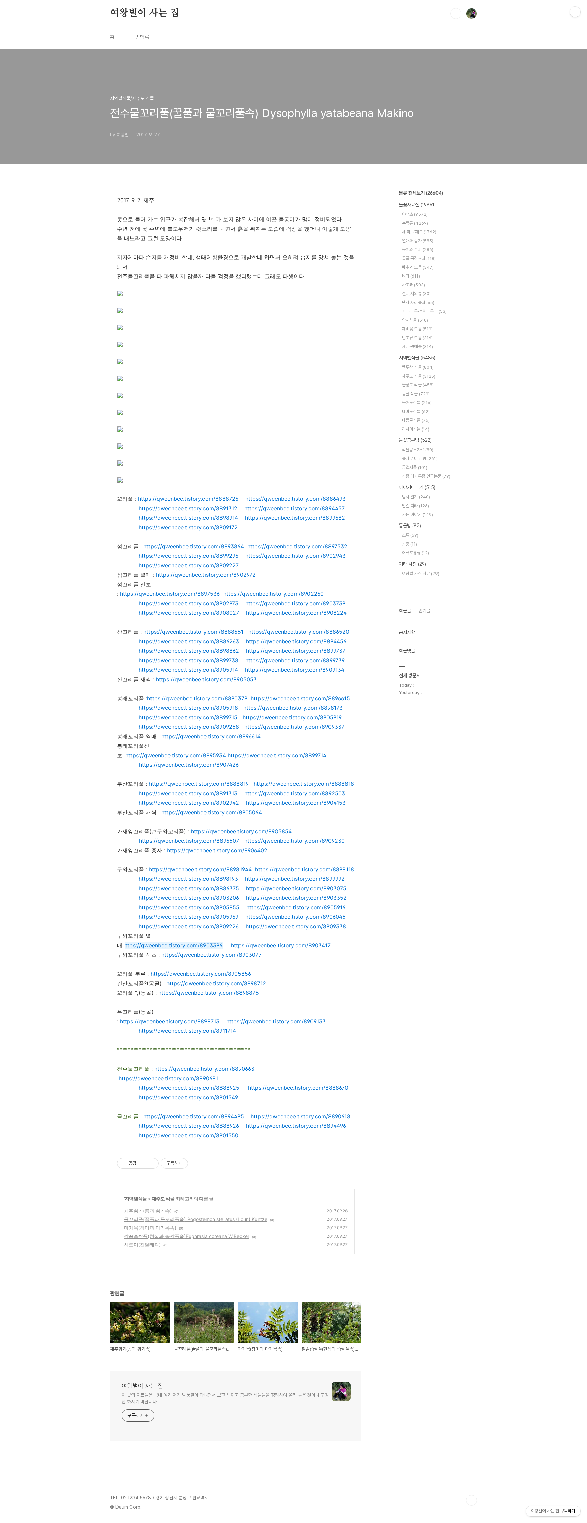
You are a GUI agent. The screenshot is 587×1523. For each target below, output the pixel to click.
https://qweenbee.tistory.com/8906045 (295, 916)
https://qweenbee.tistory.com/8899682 (295, 517)
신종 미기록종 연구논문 (426, 476)
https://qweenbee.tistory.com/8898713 (169, 1021)
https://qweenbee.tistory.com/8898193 (188, 878)
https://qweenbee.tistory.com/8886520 (298, 631)
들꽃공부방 (415, 440)
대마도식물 (416, 411)
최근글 (405, 610)
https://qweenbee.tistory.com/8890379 (197, 698)
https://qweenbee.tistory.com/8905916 (295, 907)
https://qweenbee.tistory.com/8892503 (294, 793)
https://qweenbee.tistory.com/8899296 (188, 555)
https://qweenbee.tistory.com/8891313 (188, 793)
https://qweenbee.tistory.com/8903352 (296, 897)
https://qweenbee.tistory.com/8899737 (295, 650)
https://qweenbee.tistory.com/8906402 (217, 850)
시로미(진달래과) (142, 1245)
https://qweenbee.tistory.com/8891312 (188, 508)
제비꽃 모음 (417, 328)
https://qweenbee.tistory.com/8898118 (304, 869)
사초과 (413, 284)
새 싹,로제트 (419, 231)
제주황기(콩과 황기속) (148, 1211)
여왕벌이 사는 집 (144, 13)
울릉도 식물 (418, 384)
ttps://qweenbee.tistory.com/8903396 (174, 945)
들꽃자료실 (417, 204)
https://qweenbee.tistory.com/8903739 (295, 603)
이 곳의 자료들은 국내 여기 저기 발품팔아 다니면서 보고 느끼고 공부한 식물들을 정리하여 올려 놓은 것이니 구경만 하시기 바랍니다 (225, 1398)
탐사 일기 (416, 496)
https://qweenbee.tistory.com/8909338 (296, 926)
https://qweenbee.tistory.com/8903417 (281, 945)
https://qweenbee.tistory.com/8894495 (193, 1116)
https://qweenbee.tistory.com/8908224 (296, 612)
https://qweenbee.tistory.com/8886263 (189, 641)
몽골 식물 (416, 393)
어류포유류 (415, 552)
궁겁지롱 (414, 467)
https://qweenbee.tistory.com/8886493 (295, 498)
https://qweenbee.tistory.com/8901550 (188, 1135)
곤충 (409, 544)
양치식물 (415, 320)
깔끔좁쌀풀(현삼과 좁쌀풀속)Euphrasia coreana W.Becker (186, 1236)
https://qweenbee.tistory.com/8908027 (189, 612)
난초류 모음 (417, 337)
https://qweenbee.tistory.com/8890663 (204, 1068)
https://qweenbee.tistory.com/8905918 (188, 707)
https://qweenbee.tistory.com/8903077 (211, 954)
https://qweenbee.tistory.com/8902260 (273, 593)
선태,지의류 (416, 293)
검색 (456, 13)
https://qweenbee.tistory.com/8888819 (199, 783)
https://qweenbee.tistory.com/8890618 (300, 1116)
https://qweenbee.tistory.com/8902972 (206, 574)
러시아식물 (415, 429)
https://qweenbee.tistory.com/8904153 (296, 802)
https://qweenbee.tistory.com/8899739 (295, 660)
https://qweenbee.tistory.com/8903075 (296, 888)
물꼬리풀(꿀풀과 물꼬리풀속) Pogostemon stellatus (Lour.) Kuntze (195, 1219)
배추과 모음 (418, 267)
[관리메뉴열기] (575, 12)
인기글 (424, 610)
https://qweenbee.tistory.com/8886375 (189, 888)
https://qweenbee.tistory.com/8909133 (276, 1021)
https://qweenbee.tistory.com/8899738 (188, 660)
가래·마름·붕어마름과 (424, 311)
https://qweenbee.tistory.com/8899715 (188, 717)
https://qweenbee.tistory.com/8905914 (188, 669)
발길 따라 (415, 505)
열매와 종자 (417, 240)
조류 (410, 535)
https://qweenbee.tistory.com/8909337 (294, 726)
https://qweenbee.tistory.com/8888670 (298, 1087)
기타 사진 (412, 564)
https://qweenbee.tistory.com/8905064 (211, 812)
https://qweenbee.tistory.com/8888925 (189, 1087)
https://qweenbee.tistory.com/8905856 (200, 973)
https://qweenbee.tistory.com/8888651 (193, 631)
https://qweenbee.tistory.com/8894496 (296, 1125)
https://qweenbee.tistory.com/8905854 (241, 831)
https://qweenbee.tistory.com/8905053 (206, 679)
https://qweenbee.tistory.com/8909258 (189, 726)
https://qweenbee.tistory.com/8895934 (175, 755)
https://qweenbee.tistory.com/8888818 (304, 783)
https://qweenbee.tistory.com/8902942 (189, 802)
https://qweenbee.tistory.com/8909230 (294, 840)
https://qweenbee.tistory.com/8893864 (193, 546)
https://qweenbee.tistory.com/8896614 (211, 736)
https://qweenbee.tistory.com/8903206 (189, 897)
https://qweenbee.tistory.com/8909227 (189, 565)
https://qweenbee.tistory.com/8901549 (188, 1097)
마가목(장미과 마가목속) (150, 1228)
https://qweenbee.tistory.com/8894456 (296, 641)
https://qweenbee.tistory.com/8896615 (300, 698)
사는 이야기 (417, 514)
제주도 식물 (163, 1198)
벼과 (411, 276)
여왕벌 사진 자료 (420, 573)
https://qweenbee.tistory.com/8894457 (294, 508)
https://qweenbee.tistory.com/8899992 (295, 878)
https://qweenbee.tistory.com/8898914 (188, 517)
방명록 (142, 37)
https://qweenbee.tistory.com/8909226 (189, 926)
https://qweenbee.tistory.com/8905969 (188, 916)
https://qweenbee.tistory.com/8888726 (188, 498)
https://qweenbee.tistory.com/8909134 (294, 669)
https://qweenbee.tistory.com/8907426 (189, 764)
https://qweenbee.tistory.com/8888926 (189, 1125)
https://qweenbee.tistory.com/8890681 (168, 1078)
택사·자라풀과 (418, 302)
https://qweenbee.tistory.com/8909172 (188, 527)
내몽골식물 (416, 420)
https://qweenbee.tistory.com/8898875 (208, 992)
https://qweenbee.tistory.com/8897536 (170, 593)
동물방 (410, 525)
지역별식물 (136, 1198)
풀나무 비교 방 (420, 458)
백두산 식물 (418, 367)
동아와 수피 (417, 249)
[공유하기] (142, 1163)
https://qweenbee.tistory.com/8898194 (198, 869)
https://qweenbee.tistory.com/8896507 (189, 840)
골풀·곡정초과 (419, 258)
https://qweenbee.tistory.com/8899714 (277, 755)
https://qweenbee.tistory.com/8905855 (189, 907)
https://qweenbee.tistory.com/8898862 (189, 650)
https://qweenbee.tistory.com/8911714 (187, 1030)
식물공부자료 (417, 449)
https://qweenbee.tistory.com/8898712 (216, 983)
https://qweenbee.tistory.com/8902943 (295, 555)
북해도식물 (417, 402)
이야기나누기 (417, 487)
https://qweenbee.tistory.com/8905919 (292, 717)
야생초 (415, 214)
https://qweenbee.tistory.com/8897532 (297, 546)
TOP (471, 1500)
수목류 (415, 223)
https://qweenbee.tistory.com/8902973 (188, 603)
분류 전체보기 (421, 193)
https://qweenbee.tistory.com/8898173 (293, 707)
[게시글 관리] (151, 1163)
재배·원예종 (417, 346)
